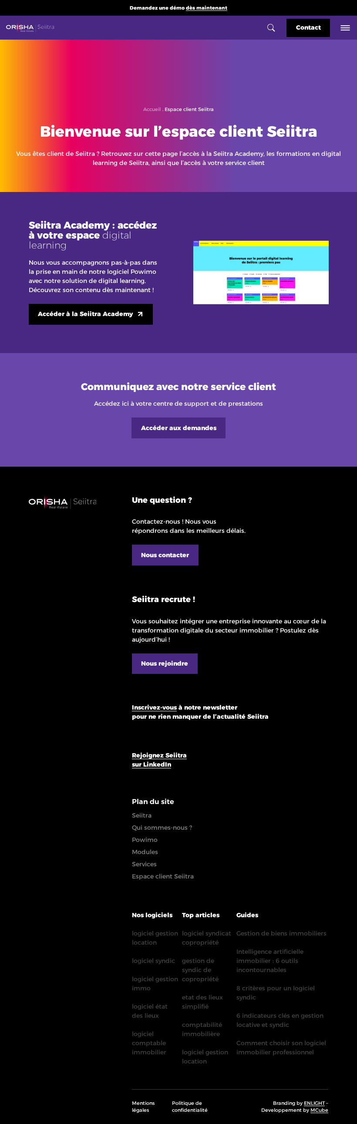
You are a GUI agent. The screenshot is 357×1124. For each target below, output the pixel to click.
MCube (319, 1110)
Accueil (152, 109)
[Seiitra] (30, 28)
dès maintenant (206, 8)
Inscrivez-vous (154, 707)
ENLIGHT (314, 1103)
